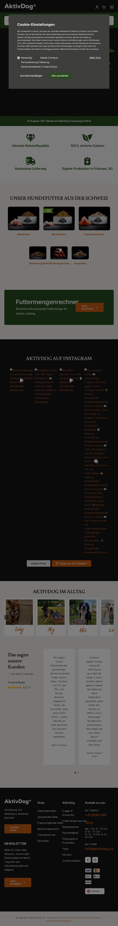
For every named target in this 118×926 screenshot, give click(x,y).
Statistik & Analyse (49, 58)
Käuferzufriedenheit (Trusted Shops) (39, 66)
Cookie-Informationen (27, 52)
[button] (95, 58)
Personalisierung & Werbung (35, 62)
